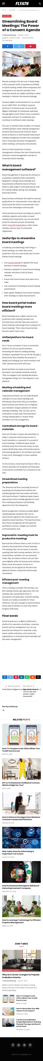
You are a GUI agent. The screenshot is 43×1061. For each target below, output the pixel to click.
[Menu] (3, 3)
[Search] (39, 3)
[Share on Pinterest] (30, 46)
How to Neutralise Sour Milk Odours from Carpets (27, 1009)
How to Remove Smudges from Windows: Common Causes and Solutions (21, 818)
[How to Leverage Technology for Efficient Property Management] (21, 906)
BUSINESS (7, 16)
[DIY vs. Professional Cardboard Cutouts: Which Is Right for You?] (21, 769)
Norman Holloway (10, 35)
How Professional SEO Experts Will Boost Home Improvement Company (20, 886)
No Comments (28, 38)
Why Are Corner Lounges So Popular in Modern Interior (21, 976)
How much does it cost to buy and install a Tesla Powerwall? (30, 692)
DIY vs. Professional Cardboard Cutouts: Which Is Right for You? (21, 784)
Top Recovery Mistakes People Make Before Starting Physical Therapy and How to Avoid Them (28, 1023)
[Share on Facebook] (7, 46)
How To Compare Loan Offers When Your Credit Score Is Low (21, 749)
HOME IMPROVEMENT (11, 970)
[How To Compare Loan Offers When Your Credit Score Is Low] (21, 735)
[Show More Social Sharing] (39, 46)
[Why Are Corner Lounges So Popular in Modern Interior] (21, 961)
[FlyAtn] (21, 3)
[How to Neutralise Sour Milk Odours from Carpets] (8, 1011)
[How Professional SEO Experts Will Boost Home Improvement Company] (21, 872)
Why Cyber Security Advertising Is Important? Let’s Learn (18, 852)
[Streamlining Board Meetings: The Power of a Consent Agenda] (21, 64)
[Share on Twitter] (19, 46)
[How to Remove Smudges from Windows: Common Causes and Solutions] (21, 803)
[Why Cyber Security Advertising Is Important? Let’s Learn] (21, 838)
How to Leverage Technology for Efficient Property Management (21, 921)
